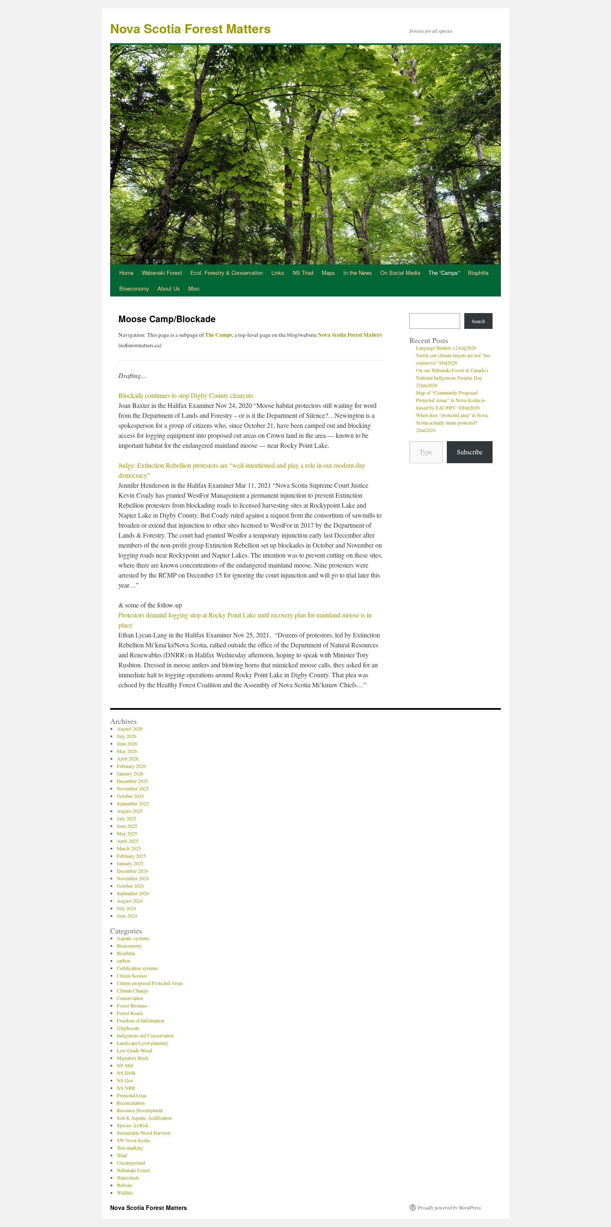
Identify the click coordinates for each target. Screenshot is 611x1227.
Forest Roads (130, 1013)
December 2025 (132, 781)
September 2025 (133, 803)
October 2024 (130, 885)
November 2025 (133, 788)
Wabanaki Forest (162, 273)
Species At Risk (132, 1125)
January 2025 (130, 863)
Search (478, 321)
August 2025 (130, 810)
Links (277, 273)
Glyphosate (128, 1028)
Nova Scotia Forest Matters (190, 28)
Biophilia (478, 273)
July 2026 (126, 736)
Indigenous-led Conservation (145, 1035)
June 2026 (127, 743)
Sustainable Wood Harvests (144, 1132)
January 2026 (130, 773)
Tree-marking (130, 1147)
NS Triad (303, 273)
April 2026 (127, 758)
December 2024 (132, 870)
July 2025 (126, 818)
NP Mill (125, 1065)
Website (124, 1185)
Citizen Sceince (132, 975)
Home (126, 273)
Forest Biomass (132, 1005)
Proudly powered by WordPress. (450, 1207)
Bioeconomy (134, 288)
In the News (357, 273)
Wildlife (125, 1192)
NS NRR (126, 1087)
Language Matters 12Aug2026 (446, 347)
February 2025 (131, 855)
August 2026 (130, 728)
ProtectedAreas (132, 1095)
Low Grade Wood (134, 1050)
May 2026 (127, 751)
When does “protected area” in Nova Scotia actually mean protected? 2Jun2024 (452, 422)
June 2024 (127, 915)
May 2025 (127, 833)
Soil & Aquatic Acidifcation (144, 1117)
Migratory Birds (133, 1057)
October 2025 (130, 795)
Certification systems (137, 968)
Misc (194, 288)
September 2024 (133, 893)
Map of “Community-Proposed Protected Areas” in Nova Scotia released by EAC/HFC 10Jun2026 (451, 400)
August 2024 (130, 900)
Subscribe (470, 451)
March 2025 (129, 848)
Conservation (130, 998)
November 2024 (133, 878)
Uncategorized (131, 1162)
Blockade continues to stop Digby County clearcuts (185, 395)
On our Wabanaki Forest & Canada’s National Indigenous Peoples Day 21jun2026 (452, 377)
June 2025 (127, 825)
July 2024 (126, 908)
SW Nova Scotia (133, 1140)
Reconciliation (131, 1102)
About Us (169, 288)
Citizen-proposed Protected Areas (150, 983)
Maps (328, 273)
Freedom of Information (140, 1020)
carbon (123, 960)
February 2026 (131, 766)
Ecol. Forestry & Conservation (226, 273)
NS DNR (126, 1072)
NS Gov (125, 1080)
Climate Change (132, 990)
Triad (122, 1155)
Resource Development (140, 1110)
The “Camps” (444, 273)
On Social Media (400, 273)
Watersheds (128, 1177)
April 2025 (127, 840)
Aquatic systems (133, 938)
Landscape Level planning (142, 1042)
